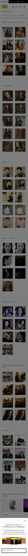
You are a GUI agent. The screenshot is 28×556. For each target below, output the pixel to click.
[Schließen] (25, 520)
